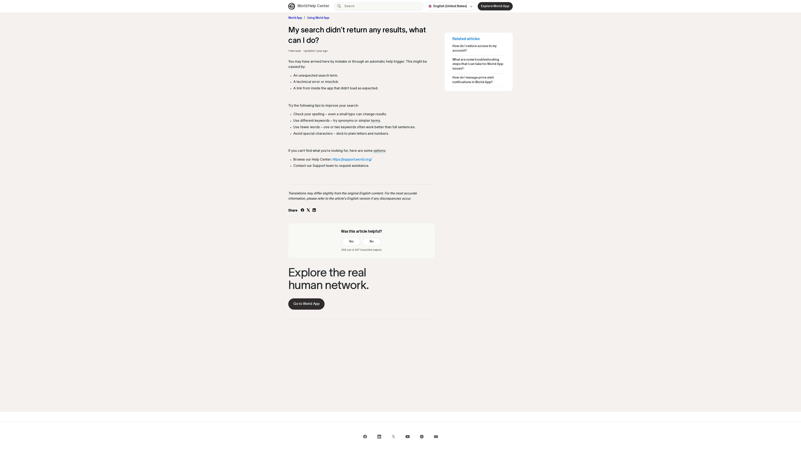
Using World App (318, 18)
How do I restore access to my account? (474, 48)
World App (295, 18)
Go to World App (306, 303)
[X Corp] (308, 210)
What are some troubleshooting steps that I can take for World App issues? (477, 64)
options (379, 150)
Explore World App (495, 6)
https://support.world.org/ (352, 159)
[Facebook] (302, 210)
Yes (351, 241)
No (372, 241)
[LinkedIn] (314, 210)
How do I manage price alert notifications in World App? (473, 80)
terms (375, 120)
